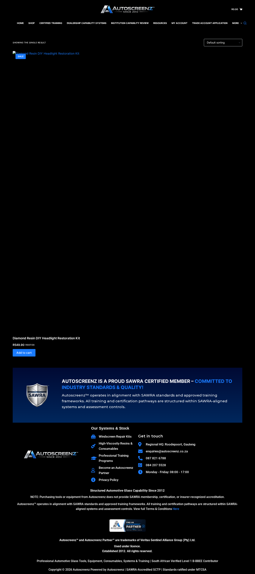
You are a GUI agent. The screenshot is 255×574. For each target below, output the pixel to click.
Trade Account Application (210, 23)
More (235, 23)
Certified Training (50, 23)
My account (179, 23)
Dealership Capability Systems (86, 23)
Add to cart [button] (24, 352)
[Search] (245, 23)
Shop (31, 23)
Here (176, 509)
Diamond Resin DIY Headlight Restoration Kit (46, 338)
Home (20, 23)
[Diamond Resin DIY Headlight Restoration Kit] (49, 191)
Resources (160, 23)
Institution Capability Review (130, 23)
